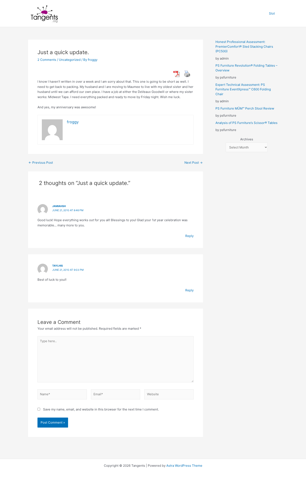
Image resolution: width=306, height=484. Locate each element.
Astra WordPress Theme (184, 466)
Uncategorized (70, 60)
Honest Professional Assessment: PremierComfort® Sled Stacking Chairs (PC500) (244, 46)
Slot (272, 13)
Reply (189, 236)
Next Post (193, 162)
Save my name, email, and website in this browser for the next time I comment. (101, 409)
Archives (246, 139)
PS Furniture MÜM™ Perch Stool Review (244, 108)
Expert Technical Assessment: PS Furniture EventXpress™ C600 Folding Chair (243, 89)
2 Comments (46, 60)
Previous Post (41, 162)
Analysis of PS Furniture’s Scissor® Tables (246, 123)
